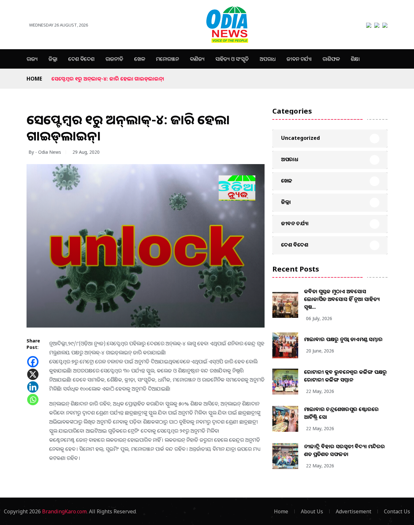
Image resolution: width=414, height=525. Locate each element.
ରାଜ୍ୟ (32, 58)
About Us (312, 511)
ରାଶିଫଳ (331, 58)
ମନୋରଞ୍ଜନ (167, 58)
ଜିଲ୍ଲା (53, 58)
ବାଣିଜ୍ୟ (197, 58)
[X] (32, 374)
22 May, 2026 (320, 391)
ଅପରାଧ (268, 58)
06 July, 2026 (319, 318)
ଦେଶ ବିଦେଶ (81, 58)
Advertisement (353, 511)
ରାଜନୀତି (114, 58)
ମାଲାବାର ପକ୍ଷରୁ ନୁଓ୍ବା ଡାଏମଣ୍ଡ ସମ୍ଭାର (343, 339)
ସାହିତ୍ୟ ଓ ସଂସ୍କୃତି (232, 58)
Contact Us (397, 511)
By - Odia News (44, 152)
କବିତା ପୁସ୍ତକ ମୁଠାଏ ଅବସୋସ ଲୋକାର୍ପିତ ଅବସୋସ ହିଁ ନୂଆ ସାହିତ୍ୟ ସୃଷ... (342, 299)
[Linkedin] (32, 387)
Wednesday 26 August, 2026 (58, 25)
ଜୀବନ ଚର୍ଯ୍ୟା (299, 58)
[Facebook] (32, 361)
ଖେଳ (139, 58)
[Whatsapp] (32, 399)
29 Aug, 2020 (86, 152)
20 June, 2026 (320, 351)
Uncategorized (300, 137)
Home (34, 78)
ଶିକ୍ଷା (355, 58)
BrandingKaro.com (64, 511)
